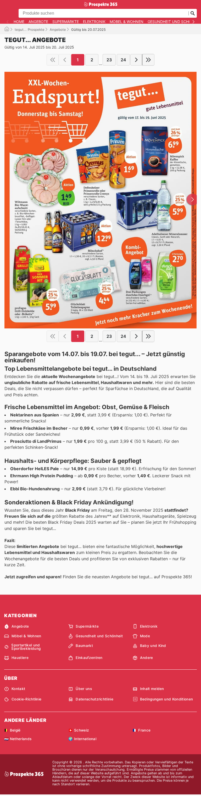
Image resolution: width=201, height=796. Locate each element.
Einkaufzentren (89, 658)
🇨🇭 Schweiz (78, 730)
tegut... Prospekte (29, 29)
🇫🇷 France (142, 730)
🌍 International (82, 739)
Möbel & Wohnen (126, 21)
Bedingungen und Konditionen (166, 699)
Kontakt (18, 689)
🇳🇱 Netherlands (17, 739)
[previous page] (65, 60)
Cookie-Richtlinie (26, 699)
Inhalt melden (152, 689)
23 (109, 59)
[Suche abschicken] (192, 13)
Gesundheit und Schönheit (99, 636)
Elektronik (94, 21)
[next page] (136, 60)
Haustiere (20, 658)
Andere (146, 658)
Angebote (38, 21)
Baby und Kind (153, 646)
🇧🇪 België (12, 730)
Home (19, 21)
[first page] (53, 60)
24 (123, 59)
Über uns (84, 689)
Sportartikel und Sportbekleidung (26, 647)
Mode (145, 636)
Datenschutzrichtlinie (94, 699)
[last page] (148, 60)
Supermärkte (65, 21)
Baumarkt (84, 646)
